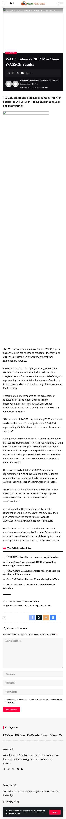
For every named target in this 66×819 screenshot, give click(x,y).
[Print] (27, 72)
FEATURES (11, 53)
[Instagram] (13, 769)
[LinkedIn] (22, 769)
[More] (32, 72)
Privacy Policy (39, 811)
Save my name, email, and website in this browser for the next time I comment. (34, 701)
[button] (55, 812)
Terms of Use (14, 814)
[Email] (22, 72)
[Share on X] (17, 72)
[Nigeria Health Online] (33, 3)
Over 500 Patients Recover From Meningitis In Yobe (32, 579)
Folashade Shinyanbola (29, 80)
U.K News (20, 735)
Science (54, 735)
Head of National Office (27, 601)
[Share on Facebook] (13, 72)
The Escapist (33, 735)
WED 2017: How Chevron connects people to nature (32, 557)
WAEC (47, 605)
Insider (45, 735)
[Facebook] (4, 769)
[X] (8, 769)
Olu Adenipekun (35, 605)
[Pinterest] (17, 769)
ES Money (8, 735)
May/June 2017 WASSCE (15, 605)
